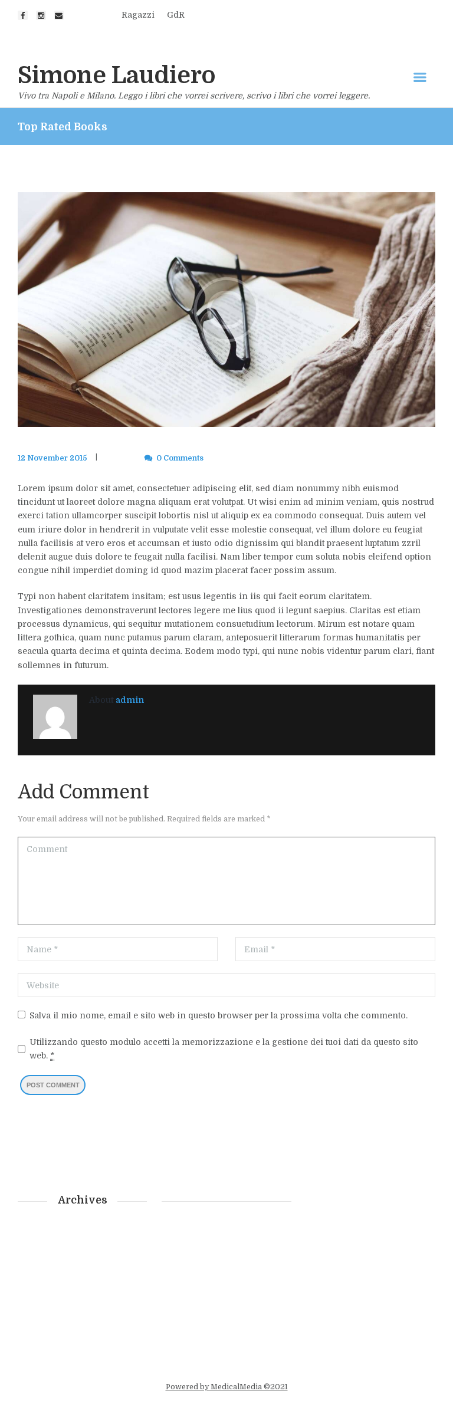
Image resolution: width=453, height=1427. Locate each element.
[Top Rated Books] (226, 310)
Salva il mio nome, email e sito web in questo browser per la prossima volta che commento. (218, 1015)
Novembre (59, 1268)
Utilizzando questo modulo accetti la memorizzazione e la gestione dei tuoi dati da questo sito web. (223, 1048)
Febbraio (56, 1234)
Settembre (58, 1302)
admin (112, 458)
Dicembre (58, 1251)
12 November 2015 (52, 458)
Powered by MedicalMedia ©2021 (227, 1387)
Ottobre (53, 1285)
